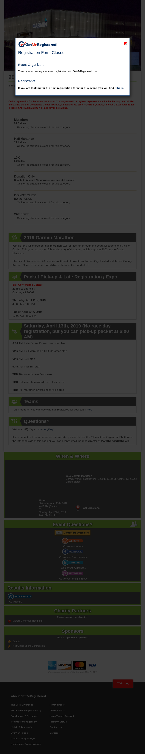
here (120, 87)
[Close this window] (125, 43)
